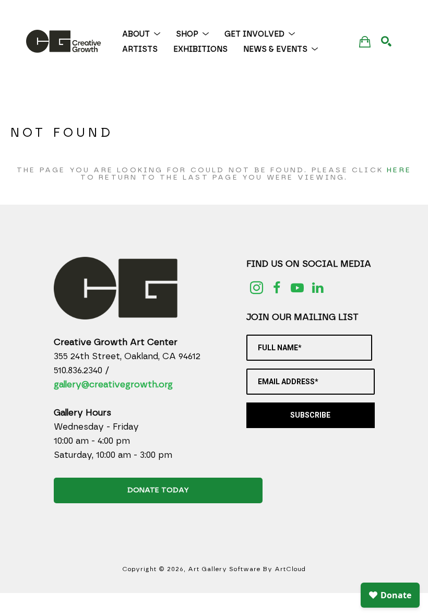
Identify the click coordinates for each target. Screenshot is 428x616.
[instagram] (256, 287)
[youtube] (297, 287)
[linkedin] (317, 287)
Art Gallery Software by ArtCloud (247, 569)
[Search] (386, 41)
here (399, 170)
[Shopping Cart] (365, 41)
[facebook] (276, 287)
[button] (141, 34)
